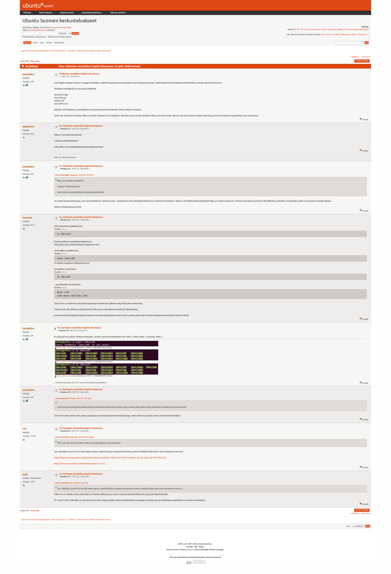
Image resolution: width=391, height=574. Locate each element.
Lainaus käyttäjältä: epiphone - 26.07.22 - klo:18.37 (74, 175)
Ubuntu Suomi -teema (175, 549)
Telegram (362, 34)
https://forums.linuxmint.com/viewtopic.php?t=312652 (80, 463)
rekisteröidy (66, 27)
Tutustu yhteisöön (329, 29)
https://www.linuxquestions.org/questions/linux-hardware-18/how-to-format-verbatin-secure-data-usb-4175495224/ (110, 457)
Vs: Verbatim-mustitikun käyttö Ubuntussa (81, 126)
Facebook (335, 34)
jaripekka (28, 74)
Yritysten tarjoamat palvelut (356, 29)
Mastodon (345, 34)
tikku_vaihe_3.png (64, 347)
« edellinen (354, 57)
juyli (25, 474)
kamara (27, 217)
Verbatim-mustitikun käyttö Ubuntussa (79, 74)
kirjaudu (54, 27)
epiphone (28, 126)
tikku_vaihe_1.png (64, 362)
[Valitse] (64, 229)
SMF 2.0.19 (182, 544)
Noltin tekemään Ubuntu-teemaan (208, 549)
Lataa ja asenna (312, 29)
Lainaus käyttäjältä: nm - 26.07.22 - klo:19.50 (71, 483)
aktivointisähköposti (36, 30)
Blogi (340, 29)
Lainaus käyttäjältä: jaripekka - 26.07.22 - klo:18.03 (74, 437)
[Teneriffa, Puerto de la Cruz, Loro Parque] (27, 85)
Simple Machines (205, 544)
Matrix (354, 34)
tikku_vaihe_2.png (64, 376)
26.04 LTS (298, 29)
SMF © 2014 (192, 544)
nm (24, 428)
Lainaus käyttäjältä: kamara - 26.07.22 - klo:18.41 (73, 398)
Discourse (325, 34)
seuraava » (366, 57)
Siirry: (348, 526)
